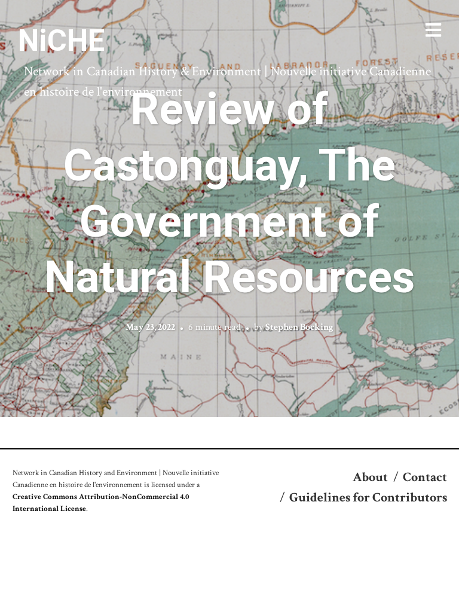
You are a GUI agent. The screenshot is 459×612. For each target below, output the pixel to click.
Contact (425, 477)
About (370, 477)
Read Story (229, 208)
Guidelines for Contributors (368, 497)
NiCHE (61, 40)
